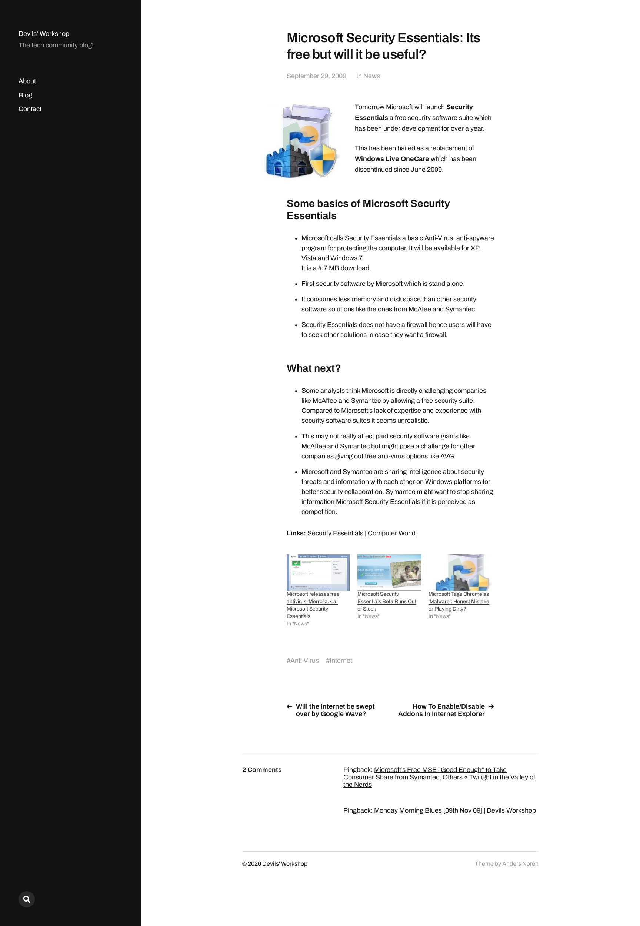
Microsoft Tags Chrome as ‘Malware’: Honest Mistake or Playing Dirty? (459, 601)
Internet (341, 660)
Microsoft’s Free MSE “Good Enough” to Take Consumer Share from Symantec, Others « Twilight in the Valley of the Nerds (439, 777)
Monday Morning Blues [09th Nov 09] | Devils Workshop (455, 810)
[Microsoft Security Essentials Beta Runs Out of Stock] (389, 572)
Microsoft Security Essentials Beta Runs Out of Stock (386, 601)
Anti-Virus (304, 660)
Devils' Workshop (44, 33)
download (355, 268)
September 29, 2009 (316, 76)
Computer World (392, 533)
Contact (30, 109)
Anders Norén (520, 863)
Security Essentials (335, 533)
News (371, 76)
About (27, 81)
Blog (25, 95)
